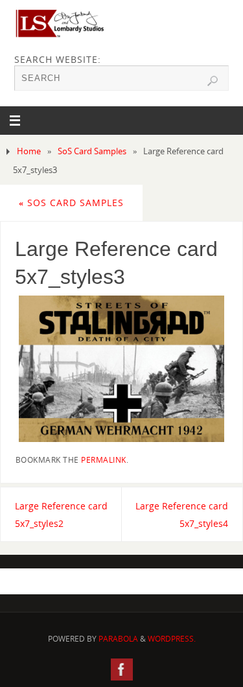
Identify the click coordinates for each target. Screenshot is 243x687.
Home (29, 151)
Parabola (118, 638)
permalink (103, 459)
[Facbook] (122, 669)
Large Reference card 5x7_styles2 (61, 515)
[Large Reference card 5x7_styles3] (122, 369)
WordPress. (172, 638)
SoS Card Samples (92, 151)
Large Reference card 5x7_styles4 (181, 515)
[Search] (212, 81)
